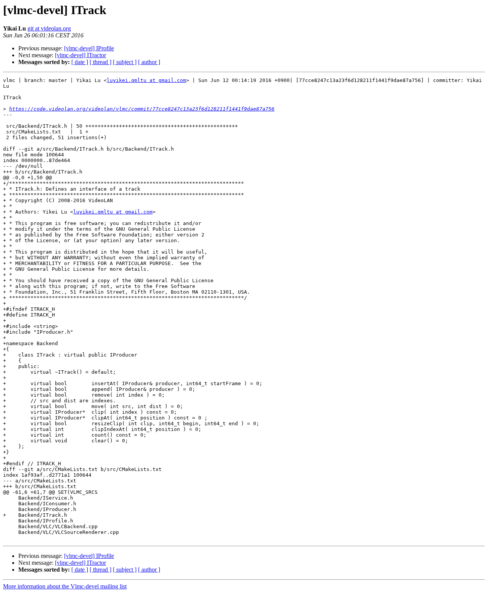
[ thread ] (100, 62)
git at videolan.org (49, 28)
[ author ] (149, 62)
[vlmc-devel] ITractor (80, 55)
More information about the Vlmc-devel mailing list (65, 586)
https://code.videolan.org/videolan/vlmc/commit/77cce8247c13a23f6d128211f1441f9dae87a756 (141, 109)
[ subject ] (124, 62)
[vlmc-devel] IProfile (89, 48)
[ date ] (79, 62)
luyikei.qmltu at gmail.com (146, 80)
